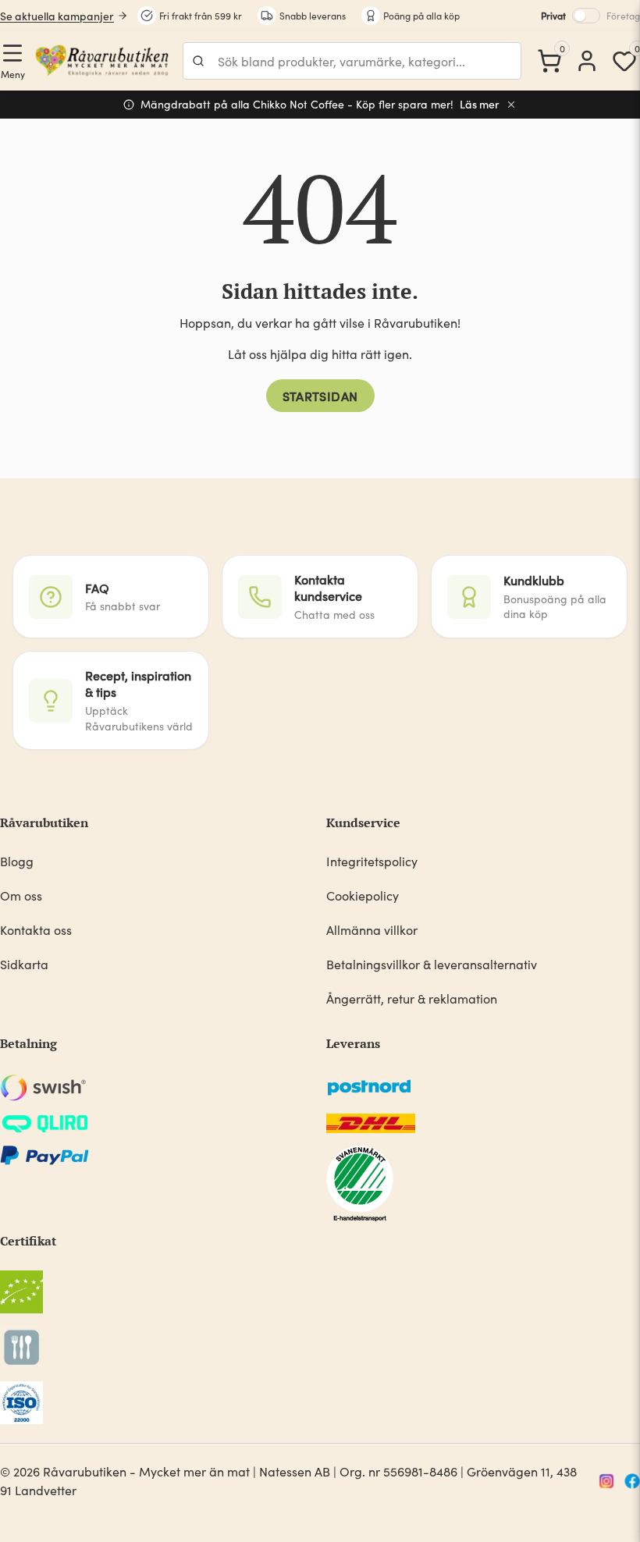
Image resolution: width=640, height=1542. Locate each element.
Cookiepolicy (362, 895)
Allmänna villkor (372, 930)
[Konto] (587, 60)
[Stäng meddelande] (511, 104)
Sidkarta (24, 964)
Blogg (17, 861)
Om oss (21, 895)
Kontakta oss (36, 930)
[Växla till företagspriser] (586, 15)
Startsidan (320, 395)
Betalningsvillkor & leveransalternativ (431, 964)
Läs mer (480, 104)
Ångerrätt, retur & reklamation (411, 998)
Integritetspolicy (372, 861)
